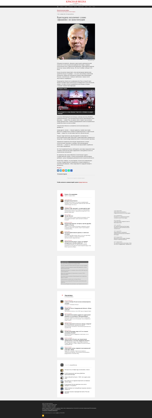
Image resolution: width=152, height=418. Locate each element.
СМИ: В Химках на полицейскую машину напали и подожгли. (78, 388)
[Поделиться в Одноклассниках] (63, 170)
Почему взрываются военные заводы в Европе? (78, 324)
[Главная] (76, 3)
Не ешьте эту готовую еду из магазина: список (77, 369)
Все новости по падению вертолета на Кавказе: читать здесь (77, 381)
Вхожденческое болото (71, 201)
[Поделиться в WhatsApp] (69, 170)
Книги (90, 6)
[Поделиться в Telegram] (61, 170)
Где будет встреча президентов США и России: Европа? (77, 392)
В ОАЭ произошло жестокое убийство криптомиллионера (75, 374)
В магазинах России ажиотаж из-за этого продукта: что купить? (76, 385)
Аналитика (71, 6)
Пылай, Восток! (69, 216)
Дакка (59, 167)
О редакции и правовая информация (49, 410)
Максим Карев (68, 214)
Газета (86, 6)
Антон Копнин (68, 330)
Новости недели (68, 207)
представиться (83, 182)
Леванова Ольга (68, 322)
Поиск (94, 6)
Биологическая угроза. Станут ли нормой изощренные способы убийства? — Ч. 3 (76, 242)
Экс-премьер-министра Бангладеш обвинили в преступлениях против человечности (121, 227)
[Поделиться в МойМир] (71, 170)
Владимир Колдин (68, 222)
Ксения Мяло (67, 231)
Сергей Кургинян (68, 199)
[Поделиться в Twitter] (66, 170)
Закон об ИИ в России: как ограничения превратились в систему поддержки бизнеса (77, 339)
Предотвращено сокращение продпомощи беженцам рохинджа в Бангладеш (122, 233)
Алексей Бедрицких (69, 300)
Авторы (75, 6)
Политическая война (63, 10)
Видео (66, 6)
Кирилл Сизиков (68, 313)
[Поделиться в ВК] (58, 170)
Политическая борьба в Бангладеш (66, 11)
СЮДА (57, 412)
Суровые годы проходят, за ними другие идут (77, 208)
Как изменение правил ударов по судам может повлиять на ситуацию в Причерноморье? (78, 315)
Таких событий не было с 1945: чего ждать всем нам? (77, 377)
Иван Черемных (68, 307)
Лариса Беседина (68, 240)
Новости (61, 6)
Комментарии (81, 6)
